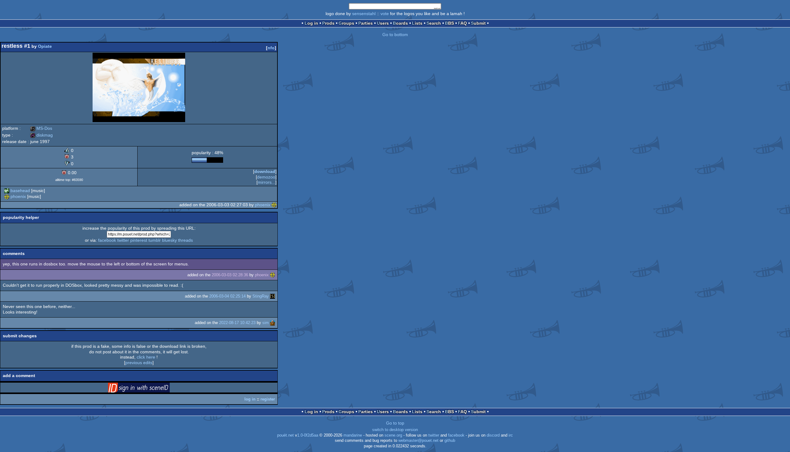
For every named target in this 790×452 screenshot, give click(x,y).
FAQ (462, 23)
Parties (365, 23)
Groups (346, 23)
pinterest (138, 240)
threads (185, 240)
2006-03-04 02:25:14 (227, 296)
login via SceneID (148, 388)
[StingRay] (272, 296)
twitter (123, 240)
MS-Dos (41, 128)
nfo (271, 47)
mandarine (352, 435)
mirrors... (266, 182)
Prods (328, 23)
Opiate (45, 46)
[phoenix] (6, 196)
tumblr (154, 240)
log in (250, 399)
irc (511, 435)
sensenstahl (364, 13)
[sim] (272, 322)
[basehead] (6, 190)
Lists (417, 23)
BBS (449, 23)
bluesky (169, 240)
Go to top (395, 423)
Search (433, 23)
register (267, 399)
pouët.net (285, 435)
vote (384, 13)
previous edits (138, 362)
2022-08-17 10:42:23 (237, 322)
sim (265, 322)
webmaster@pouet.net (418, 440)
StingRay (260, 296)
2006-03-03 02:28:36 (230, 275)
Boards (400, 23)
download (264, 171)
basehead (20, 190)
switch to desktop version (395, 430)
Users (383, 23)
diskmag (41, 135)
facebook (107, 240)
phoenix (18, 196)
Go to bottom (395, 34)
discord (493, 435)
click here (146, 357)
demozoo (266, 177)
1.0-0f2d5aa (307, 435)
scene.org (393, 435)
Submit (478, 23)
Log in (311, 23)
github (449, 440)
